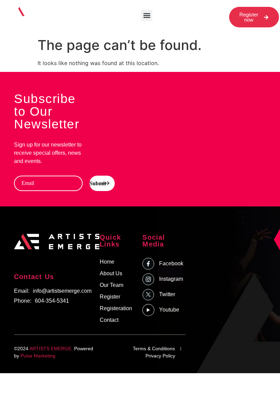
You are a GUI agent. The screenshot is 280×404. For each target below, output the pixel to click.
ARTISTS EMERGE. (51, 348)
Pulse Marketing (37, 355)
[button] (146, 15)
